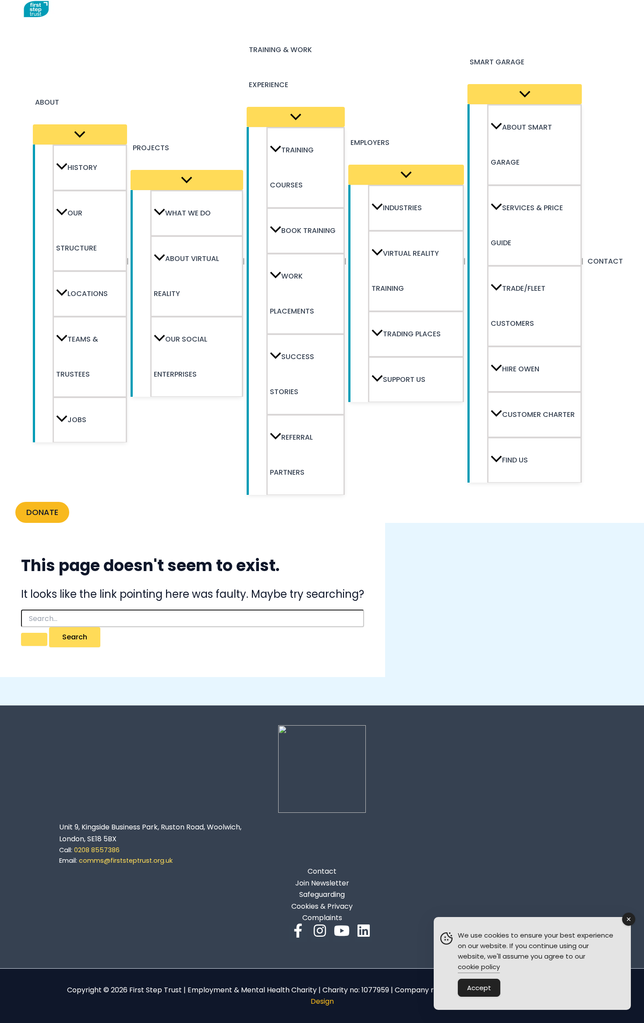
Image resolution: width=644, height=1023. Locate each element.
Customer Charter (538, 414)
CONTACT (605, 261)
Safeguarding (322, 894)
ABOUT (47, 102)
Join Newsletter (322, 883)
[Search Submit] (34, 639)
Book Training (308, 231)
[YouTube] (341, 933)
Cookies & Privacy (322, 906)
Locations (87, 294)
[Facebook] (298, 933)
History (82, 167)
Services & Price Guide (527, 225)
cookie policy (479, 966)
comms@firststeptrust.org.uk (126, 860)
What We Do (188, 213)
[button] (42, 512)
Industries (402, 208)
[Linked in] (363, 933)
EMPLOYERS (369, 143)
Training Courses (292, 167)
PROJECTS (151, 148)
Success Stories (292, 374)
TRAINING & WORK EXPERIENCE (280, 67)
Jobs (76, 420)
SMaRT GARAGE (497, 62)
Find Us (515, 460)
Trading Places (412, 334)
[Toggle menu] (80, 134)
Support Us (404, 379)
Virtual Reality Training (405, 270)
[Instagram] (320, 933)
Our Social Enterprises (180, 356)
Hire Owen (520, 369)
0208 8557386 (89, 850)
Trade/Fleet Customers (518, 305)
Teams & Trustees (77, 356)
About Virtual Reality (186, 276)
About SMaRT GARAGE (521, 144)
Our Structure (76, 230)
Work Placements (292, 293)
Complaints (322, 918)
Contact (322, 871)
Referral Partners (291, 454)
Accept (479, 987)
